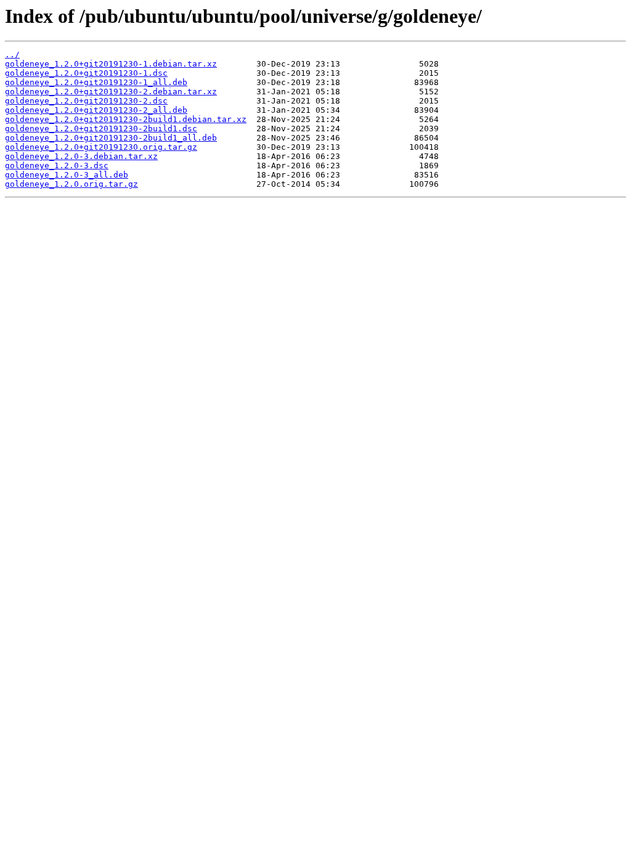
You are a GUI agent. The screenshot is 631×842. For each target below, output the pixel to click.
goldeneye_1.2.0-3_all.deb (66, 174)
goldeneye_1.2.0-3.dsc (56, 165)
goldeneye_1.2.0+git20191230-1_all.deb (96, 82)
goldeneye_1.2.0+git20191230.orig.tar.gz (101, 147)
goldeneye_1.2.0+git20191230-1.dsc (86, 73)
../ (12, 54)
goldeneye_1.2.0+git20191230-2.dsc (86, 100)
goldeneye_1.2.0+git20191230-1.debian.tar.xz (111, 63)
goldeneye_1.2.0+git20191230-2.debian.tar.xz (111, 91)
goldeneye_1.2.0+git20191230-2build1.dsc (101, 128)
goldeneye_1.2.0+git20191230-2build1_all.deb (111, 137)
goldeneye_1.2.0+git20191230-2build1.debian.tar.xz (125, 119)
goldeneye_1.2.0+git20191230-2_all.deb (96, 110)
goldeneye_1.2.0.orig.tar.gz (71, 184)
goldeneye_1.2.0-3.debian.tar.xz (81, 156)
